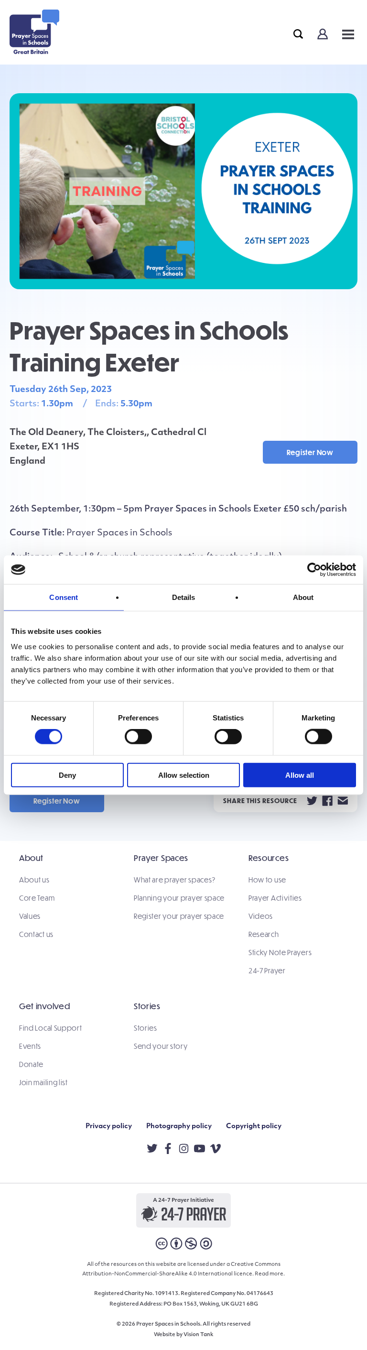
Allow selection (183, 775)
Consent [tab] (63, 597)
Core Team (36, 897)
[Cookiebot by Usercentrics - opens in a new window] (314, 570)
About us (34, 879)
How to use (267, 879)
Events (30, 1046)
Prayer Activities (275, 897)
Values (30, 916)
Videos (260, 916)
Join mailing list (43, 1082)
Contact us (36, 934)
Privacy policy (109, 1126)
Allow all (299, 775)
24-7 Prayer (267, 970)
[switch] (138, 736)
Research (263, 934)
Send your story (161, 1046)
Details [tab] (183, 597)
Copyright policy (253, 1126)
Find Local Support (50, 1027)
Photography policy (179, 1126)
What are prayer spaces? (175, 879)
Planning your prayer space (179, 897)
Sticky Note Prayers (280, 952)
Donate (31, 1064)
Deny (67, 775)
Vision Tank (198, 1335)
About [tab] (303, 597)
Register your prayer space (179, 916)
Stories (145, 1027)
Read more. (270, 1274)
